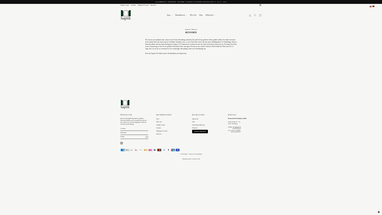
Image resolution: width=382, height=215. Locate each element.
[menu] (372, 6)
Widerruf (194, 128)
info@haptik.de (237, 127)
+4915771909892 (236, 130)
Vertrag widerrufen (200, 131)
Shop (169, 15)
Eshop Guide (197, 159)
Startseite (187, 29)
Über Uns (193, 15)
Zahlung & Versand (143, 5)
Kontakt (133, 5)
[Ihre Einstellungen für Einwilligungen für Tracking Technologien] (378, 211)
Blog (201, 15)
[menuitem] (373, 6)
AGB (193, 122)
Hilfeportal (210, 15)
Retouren (153, 5)
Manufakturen (180, 15)
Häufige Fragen (124, 5)
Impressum (195, 119)
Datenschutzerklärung (198, 125)
